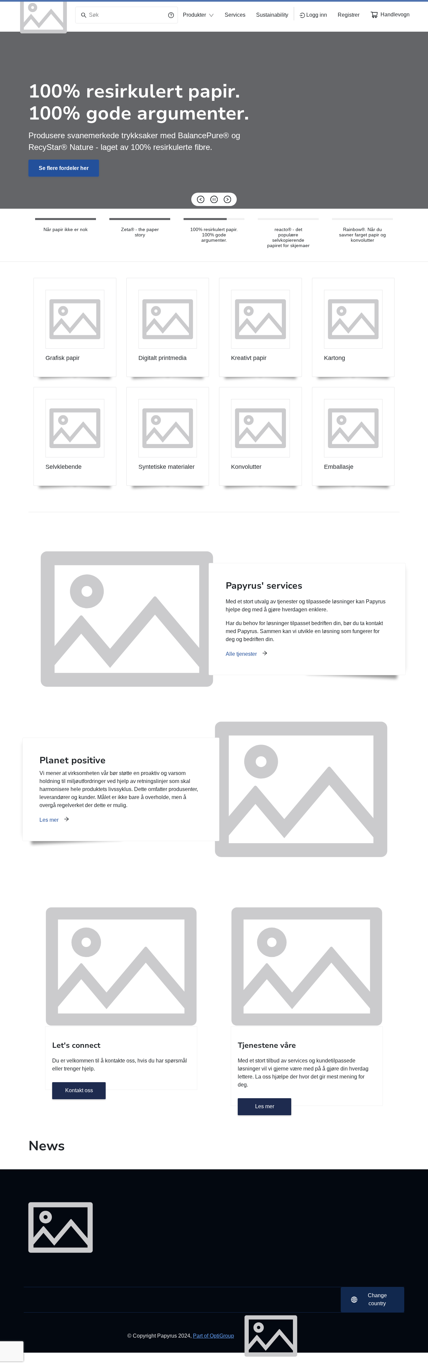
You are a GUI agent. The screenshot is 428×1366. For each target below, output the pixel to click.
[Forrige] (200, 199)
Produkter (194, 15)
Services (235, 15)
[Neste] (227, 199)
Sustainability (272, 15)
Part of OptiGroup (213, 1336)
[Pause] (214, 199)
